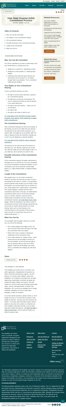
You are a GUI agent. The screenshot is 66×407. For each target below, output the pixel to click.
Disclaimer (4, 405)
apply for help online (11, 310)
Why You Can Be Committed (14, 35)
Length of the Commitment (14, 46)
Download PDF (10, 260)
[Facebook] (53, 405)
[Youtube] (57, 405)
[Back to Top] (63, 401)
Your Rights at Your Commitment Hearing (18, 37)
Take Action (60, 5)
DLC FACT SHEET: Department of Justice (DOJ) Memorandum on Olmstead (51, 23)
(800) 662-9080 (31, 308)
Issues (34, 5)
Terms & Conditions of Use (13, 405)
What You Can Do (11, 48)
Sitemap (23, 405)
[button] (56, 12)
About (27, 5)
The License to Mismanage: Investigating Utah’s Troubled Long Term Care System (52, 36)
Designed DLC (29, 404)
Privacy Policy (37, 404)
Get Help (41, 5)
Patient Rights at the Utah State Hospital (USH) (51, 46)
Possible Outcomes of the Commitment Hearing (20, 43)
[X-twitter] (55, 405)
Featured (50, 5)
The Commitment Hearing (14, 40)
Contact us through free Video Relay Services (57, 345)
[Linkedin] (60, 405)
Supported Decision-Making (52, 32)
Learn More (49, 78)
